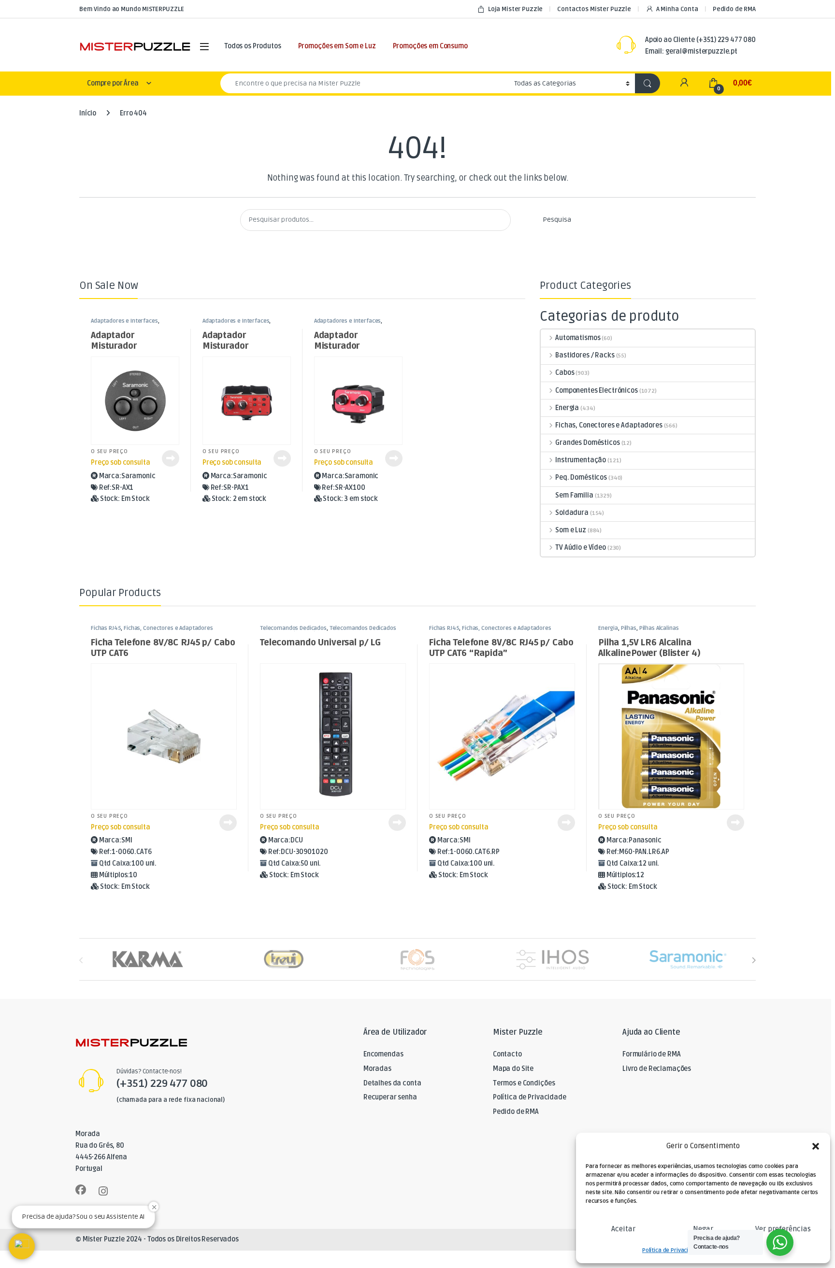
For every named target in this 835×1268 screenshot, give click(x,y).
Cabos (564, 373)
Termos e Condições (524, 1083)
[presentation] (753, 960)
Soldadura (572, 513)
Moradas (377, 1069)
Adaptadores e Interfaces (124, 321)
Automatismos (577, 338)
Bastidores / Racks (584, 355)
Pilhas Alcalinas (659, 628)
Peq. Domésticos (581, 477)
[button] (816, 1146)
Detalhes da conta (392, 1083)
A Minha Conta (677, 9)
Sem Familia (574, 495)
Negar (703, 1229)
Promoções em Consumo (430, 46)
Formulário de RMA (651, 1054)
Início (87, 113)
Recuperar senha (390, 1097)
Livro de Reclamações (656, 1069)
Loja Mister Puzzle (515, 9)
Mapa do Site (513, 1069)
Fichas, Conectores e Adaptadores (608, 425)
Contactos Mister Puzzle (594, 9)
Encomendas (383, 1054)
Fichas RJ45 (106, 628)
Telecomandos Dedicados (293, 628)
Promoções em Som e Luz (337, 46)
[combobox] (364, 83)
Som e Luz (570, 530)
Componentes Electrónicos (596, 390)
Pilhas (628, 628)
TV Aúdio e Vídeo (580, 547)
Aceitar (623, 1229)
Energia (567, 408)
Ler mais (170, 458)
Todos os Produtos (252, 46)
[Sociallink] (80, 1189)
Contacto (507, 1054)
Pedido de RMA (734, 9)
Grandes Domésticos (587, 443)
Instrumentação (580, 460)
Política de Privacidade (672, 1250)
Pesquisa (557, 219)
